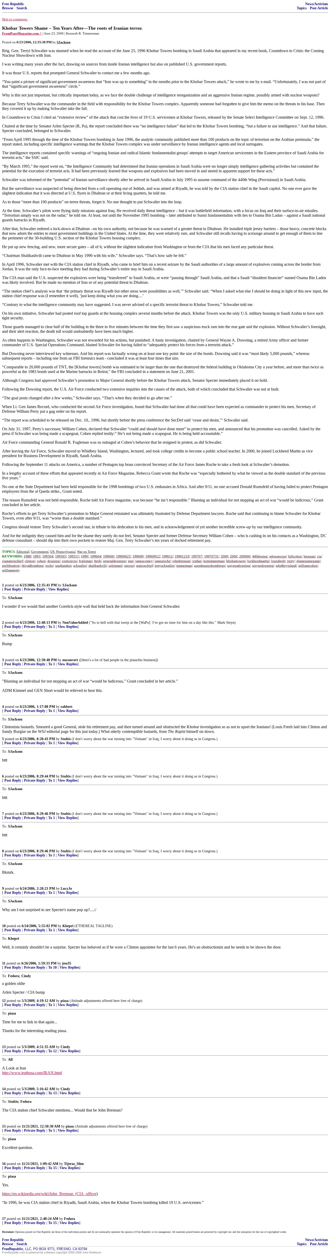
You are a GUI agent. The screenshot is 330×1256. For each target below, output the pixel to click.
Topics (302, 8)
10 (4, 926)
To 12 (52, 1051)
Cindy (65, 1047)
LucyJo (66, 888)
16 (4, 1164)
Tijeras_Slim (74, 1164)
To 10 (52, 967)
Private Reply (34, 589)
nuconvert (70, 660)
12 (4, 1001)
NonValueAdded (75, 623)
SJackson (69, 585)
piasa (65, 1001)
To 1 (51, 627)
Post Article (319, 8)
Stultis (66, 739)
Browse (7, 8)
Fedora (69, 1219)
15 (4, 1126)
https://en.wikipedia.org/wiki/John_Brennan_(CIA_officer (49, 1194)
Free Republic (13, 4)
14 (4, 1089)
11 (3, 963)
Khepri (67, 926)
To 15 (52, 1168)
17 (4, 1219)
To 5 (51, 1130)
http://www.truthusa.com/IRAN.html (32, 1073)
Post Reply (12, 589)
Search (21, 8)
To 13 (52, 1093)
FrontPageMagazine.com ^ (22, 33)
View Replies (58, 589)
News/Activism (316, 4)
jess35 (66, 963)
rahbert (66, 707)
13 (4, 1047)
